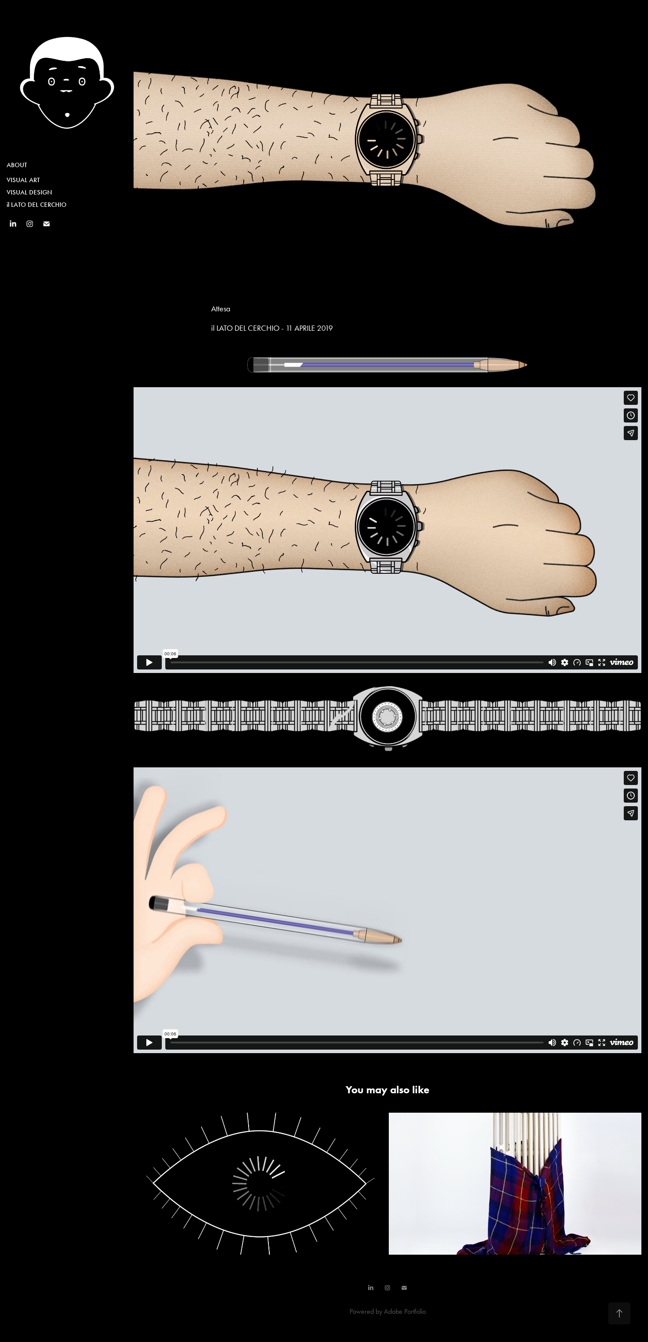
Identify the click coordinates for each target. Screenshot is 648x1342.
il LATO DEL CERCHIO (37, 205)
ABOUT (17, 165)
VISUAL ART (23, 180)
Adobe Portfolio (405, 1311)
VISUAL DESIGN (29, 192)
